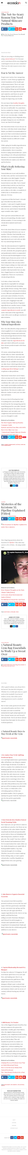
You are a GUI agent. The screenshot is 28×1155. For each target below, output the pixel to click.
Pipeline (11, 542)
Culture (3, 502)
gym (19, 1084)
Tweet (12, 29)
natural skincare (10, 59)
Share (5, 29)
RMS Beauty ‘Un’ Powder (10, 1022)
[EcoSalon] (14, 2)
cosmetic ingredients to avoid (10, 310)
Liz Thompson (12, 26)
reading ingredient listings (9, 369)
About (14, 1119)
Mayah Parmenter (13, 656)
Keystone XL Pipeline (9, 611)
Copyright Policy (14, 1128)
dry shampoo (13, 1084)
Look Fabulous (5, 12)
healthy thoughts (18, 103)
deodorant (7, 1084)
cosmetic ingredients (10, 444)
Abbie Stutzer (12, 516)
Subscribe (14, 1125)
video (17, 611)
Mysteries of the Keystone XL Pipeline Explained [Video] (13, 508)
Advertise (14, 1122)
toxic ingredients (6, 445)
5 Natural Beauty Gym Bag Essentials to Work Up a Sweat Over (13, 649)
